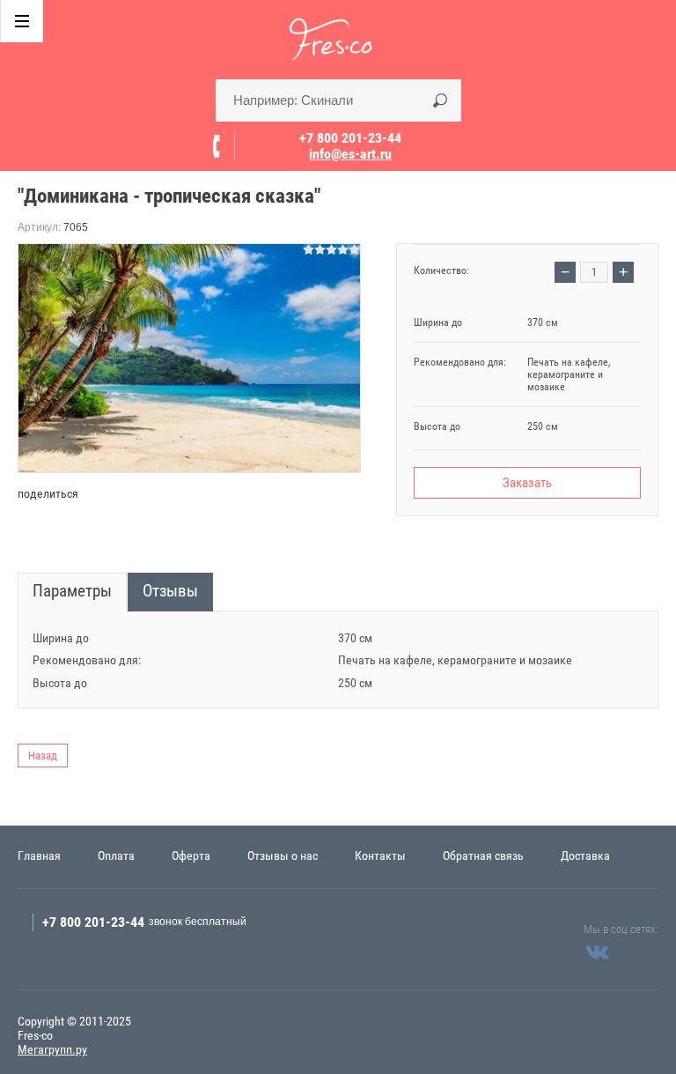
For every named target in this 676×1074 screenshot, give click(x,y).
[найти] (440, 100)
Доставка (585, 855)
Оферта (191, 855)
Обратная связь (483, 855)
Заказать (527, 483)
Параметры (72, 591)
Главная (39, 855)
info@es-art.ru (350, 153)
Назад (42, 755)
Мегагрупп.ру (52, 1049)
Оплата (116, 855)
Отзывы (170, 591)
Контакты (380, 855)
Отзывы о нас (282, 855)
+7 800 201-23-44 (350, 138)
